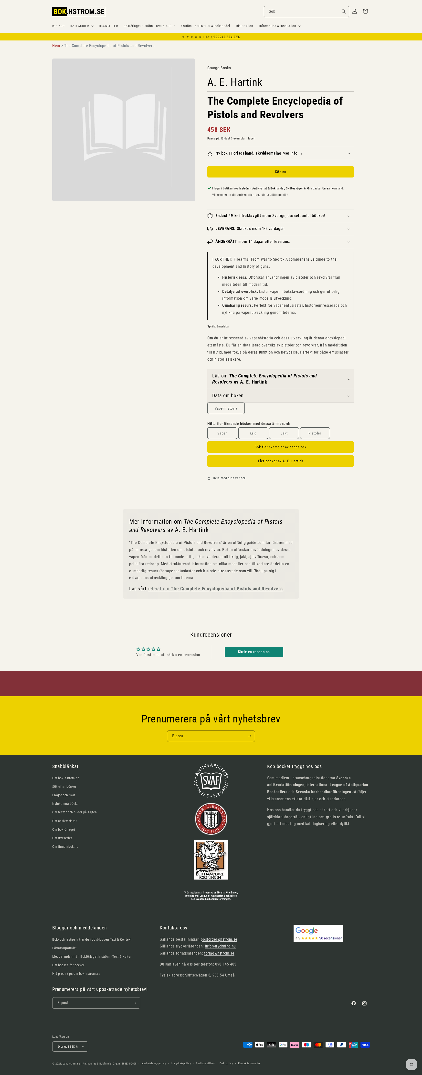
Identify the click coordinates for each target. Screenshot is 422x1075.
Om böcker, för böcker (68, 965)
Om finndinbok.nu (65, 846)
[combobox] (306, 11)
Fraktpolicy (226, 1063)
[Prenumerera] (249, 736)
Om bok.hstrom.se (66, 778)
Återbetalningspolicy (153, 1063)
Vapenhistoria (226, 408)
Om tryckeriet (62, 838)
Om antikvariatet (64, 821)
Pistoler (314, 433)
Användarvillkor (205, 1063)
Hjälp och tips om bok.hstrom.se (76, 974)
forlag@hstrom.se (219, 953)
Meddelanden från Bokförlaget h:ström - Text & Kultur (91, 956)
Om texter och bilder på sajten (74, 812)
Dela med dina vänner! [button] (229, 478)
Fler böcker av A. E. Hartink (280, 461)
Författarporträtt (64, 948)
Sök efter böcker (64, 787)
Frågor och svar (63, 795)
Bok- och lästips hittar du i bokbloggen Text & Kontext (91, 939)
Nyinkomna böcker (66, 804)
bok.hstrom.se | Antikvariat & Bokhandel (87, 1063)
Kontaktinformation (250, 1063)
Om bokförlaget (63, 829)
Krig (253, 433)
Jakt (284, 433)
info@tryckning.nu (220, 946)
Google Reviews (226, 37)
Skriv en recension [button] (254, 652)
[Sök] (343, 11)
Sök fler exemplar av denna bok (280, 447)
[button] (81, 26)
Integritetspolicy (181, 1063)
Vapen (222, 433)
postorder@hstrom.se (219, 939)
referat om (215, 589)
